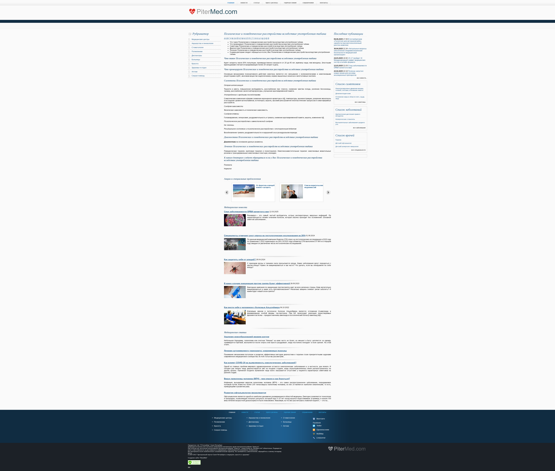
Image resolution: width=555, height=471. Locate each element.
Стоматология (198, 47)
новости (243, 3)
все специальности (358, 150)
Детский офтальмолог (343, 143)
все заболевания (359, 128)
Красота (195, 64)
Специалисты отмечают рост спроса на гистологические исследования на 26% (264, 235)
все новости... (362, 78)
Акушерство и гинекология (202, 43)
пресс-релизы (272, 3)
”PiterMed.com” (258, 448)
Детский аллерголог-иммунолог (347, 146)
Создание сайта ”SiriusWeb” (197, 458)
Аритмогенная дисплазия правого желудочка (347, 115)
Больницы (196, 60)
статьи (256, 3)
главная (230, 3)
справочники (308, 3)
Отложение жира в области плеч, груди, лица (350, 97)
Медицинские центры (200, 39)
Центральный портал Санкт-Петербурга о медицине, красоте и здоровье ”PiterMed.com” (213, 11)
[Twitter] (323, 426)
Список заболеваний (348, 109)
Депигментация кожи (343, 93)
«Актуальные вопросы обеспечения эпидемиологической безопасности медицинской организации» (350, 52)
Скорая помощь (198, 76)
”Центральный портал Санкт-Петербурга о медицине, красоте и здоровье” (223, 454)
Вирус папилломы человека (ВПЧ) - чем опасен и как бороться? (257, 378)
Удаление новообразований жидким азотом (246, 337)
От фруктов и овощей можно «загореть (265, 186)
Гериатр (338, 140)
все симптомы (360, 102)
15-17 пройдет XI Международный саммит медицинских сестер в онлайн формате (349, 60)
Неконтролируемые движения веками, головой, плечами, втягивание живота (349, 89)
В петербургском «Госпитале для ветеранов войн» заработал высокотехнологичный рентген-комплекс (348, 42)
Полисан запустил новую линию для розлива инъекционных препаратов (348, 73)
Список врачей (344, 135)
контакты (324, 3)
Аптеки (194, 72)
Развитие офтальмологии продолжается (245, 392)
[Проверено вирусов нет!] (194, 464)
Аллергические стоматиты (345, 119)
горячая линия (290, 3)
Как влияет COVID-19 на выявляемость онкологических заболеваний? (260, 362)
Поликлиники (197, 52)
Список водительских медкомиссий (313, 186)
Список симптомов (347, 84)
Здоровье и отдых (199, 68)
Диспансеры (197, 56)
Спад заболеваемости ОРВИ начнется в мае (246, 211)
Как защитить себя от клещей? (240, 259)
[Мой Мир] (323, 434)
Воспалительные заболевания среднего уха (350, 123)
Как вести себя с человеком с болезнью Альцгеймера (252, 307)
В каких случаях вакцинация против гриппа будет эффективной (257, 283)
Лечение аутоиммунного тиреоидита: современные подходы (255, 350)
